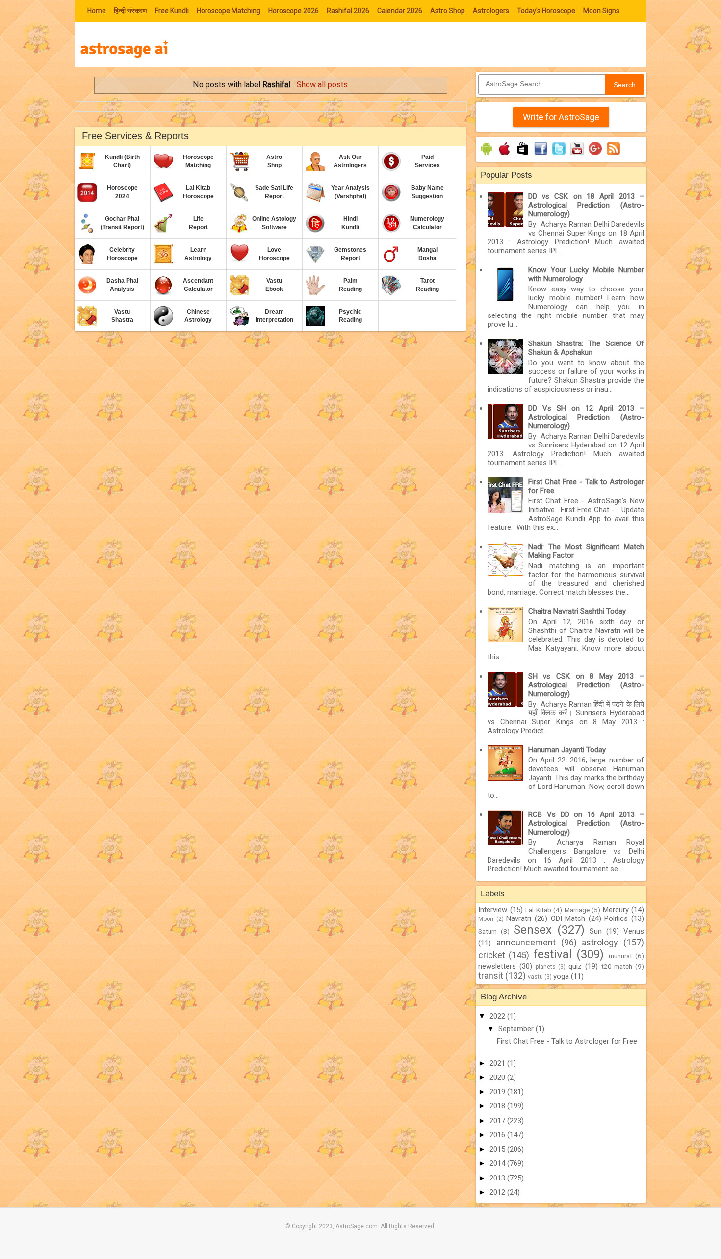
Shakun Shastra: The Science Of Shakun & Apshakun (586, 348)
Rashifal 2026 (348, 11)
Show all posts (322, 84)
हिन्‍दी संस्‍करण (130, 11)
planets (546, 966)
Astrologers (491, 11)
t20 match (617, 966)
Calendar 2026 (399, 11)
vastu (535, 976)
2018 (498, 1106)
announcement (526, 942)
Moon (485, 919)
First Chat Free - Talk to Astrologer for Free (567, 1041)
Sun (596, 931)
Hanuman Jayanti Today (567, 749)
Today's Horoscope (546, 11)
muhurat (620, 956)
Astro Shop (447, 11)
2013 (498, 1178)
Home (96, 11)
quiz (575, 966)
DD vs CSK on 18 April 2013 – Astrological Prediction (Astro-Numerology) (586, 205)
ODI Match (568, 918)
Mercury (616, 909)
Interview (492, 909)
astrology (600, 942)
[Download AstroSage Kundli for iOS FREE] (504, 155)
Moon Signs (601, 11)
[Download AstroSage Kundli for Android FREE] (486, 155)
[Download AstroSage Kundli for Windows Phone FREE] (523, 155)
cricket (491, 955)
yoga (561, 976)
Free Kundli (172, 11)
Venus (633, 931)
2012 (498, 1192)
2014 (498, 1163)
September (517, 1028)
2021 (498, 1063)
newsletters (497, 966)
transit (490, 975)
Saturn (487, 931)
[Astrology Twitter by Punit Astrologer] (559, 155)
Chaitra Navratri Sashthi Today (577, 611)
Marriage (577, 910)
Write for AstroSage (561, 117)
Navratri (518, 918)
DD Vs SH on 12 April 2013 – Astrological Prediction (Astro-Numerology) (586, 417)
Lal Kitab (538, 910)
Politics (616, 918)
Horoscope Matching (228, 11)
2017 (498, 1120)
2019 (498, 1091)
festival (552, 954)
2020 (498, 1077)
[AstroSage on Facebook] (541, 155)
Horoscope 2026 (293, 11)
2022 (498, 1016)
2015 (498, 1149)
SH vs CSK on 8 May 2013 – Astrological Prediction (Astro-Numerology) (586, 685)
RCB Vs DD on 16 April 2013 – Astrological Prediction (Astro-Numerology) (586, 823)
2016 (498, 1134)
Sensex (533, 930)
